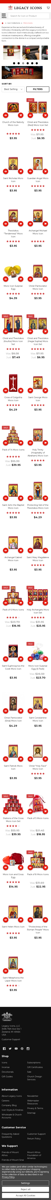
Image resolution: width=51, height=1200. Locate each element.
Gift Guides (7, 1076)
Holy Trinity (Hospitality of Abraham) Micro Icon (38, 452)
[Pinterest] (22, 1048)
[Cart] (48, 7)
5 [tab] (32, 63)
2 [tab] (19, 63)
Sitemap (31, 1113)
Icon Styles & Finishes (12, 1110)
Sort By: (7, 84)
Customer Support (11, 1039)
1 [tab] (14, 63)
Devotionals (7, 1072)
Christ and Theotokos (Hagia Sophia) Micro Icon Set (37, 341)
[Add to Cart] (20, 115)
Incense (6, 1067)
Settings (25, 1183)
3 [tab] (23, 63)
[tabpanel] (12, 54)
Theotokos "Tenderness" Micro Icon (13, 233)
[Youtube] (16, 1048)
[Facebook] (4, 1048)
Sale (29, 1072)
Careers (5, 1100)
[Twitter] (10, 1048)
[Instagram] (28, 1048)
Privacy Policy (8, 1177)
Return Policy (34, 1138)
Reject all (25, 1189)
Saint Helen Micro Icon (13, 926)
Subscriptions (33, 1062)
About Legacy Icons (12, 1096)
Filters (38, 89)
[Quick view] (5, 115)
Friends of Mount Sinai (13, 1160)
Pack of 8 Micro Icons (38, 874)
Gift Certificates (35, 1067)
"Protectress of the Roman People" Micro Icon (38, 929)
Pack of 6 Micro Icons (13, 609)
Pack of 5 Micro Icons (37, 818)
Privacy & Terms (35, 1108)
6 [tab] (37, 63)
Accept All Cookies (25, 1195)
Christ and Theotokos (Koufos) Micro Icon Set (13, 341)
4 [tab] (28, 63)
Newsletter (32, 1096)
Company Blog (9, 1105)
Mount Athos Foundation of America (34, 1155)
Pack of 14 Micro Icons (13, 449)
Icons (4, 1062)
